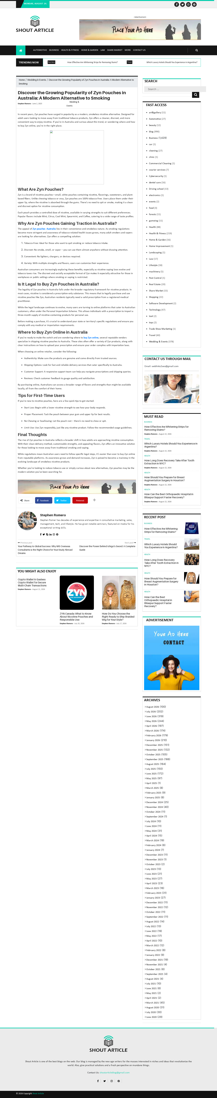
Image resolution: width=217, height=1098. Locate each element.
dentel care (157, 182)
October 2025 (153, 754)
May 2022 (151, 936)
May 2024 (151, 831)
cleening (156, 151)
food (153, 208)
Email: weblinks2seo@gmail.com (162, 366)
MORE (128, 50)
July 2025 (151, 769)
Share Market (114, 50)
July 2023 (151, 869)
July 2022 (151, 926)
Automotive (40, 50)
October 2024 (153, 812)
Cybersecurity (158, 176)
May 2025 (151, 778)
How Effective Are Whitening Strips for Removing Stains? (92, 62)
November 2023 (154, 859)
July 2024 (151, 821)
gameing (156, 221)
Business (54, 50)
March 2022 (152, 945)
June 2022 (151, 931)
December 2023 (154, 855)
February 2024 (153, 845)
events (154, 201)
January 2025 (153, 797)
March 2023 (152, 888)
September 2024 (154, 816)
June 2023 (151, 874)
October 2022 (153, 912)
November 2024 (154, 807)
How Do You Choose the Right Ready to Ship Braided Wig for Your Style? (118, 616)
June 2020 (151, 1017)
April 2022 (151, 941)
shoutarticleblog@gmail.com (115, 1072)
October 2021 (153, 969)
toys (153, 322)
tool (152, 316)
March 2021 (152, 1003)
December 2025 (154, 745)
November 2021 (154, 964)
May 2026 (151, 721)
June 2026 (151, 716)
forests (155, 214)
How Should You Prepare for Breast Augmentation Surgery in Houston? (164, 479)
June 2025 (151, 774)
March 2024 (152, 840)
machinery (156, 271)
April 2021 (151, 998)
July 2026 (151, 711)
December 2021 (154, 960)
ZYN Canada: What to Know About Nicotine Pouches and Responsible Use (76, 616)
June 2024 (151, 826)
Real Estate (157, 284)
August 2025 (152, 764)
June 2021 (151, 988)
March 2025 (152, 788)
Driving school (158, 189)
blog (154, 131)
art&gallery (157, 112)
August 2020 (152, 1007)
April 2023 (151, 883)
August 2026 (152, 707)
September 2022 (154, 917)
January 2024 (153, 850)
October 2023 (153, 864)
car (152, 144)
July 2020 (151, 1012)
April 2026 (151, 726)
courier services (159, 170)
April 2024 (151, 836)
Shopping (156, 297)
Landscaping (157, 252)
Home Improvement (161, 246)
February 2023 (153, 893)
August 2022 (152, 921)
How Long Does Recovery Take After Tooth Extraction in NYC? (169, 462)
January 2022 (153, 955)
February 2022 (153, 950)
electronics (156, 195)
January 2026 (153, 740)
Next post (129, 543)
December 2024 (154, 802)
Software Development (162, 303)
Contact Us (139, 50)
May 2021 (151, 993)
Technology (157, 310)
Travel (129, 62)
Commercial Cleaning (162, 163)
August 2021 (152, 979)
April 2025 (151, 783)
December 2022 (154, 902)
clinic (153, 157)
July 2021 (151, 984)
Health (155, 227)
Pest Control (157, 278)
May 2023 (151, 879)
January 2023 (153, 898)
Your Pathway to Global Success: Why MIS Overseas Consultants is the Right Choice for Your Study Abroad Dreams (45, 549)
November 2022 (154, 907)
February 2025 (153, 793)
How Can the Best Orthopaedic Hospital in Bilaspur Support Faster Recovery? (168, 496)
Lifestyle (155, 265)
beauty (155, 125)
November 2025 (154, 750)
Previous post (26, 543)
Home (22, 79)
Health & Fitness (70, 50)
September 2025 (154, 759)
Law (103, 50)
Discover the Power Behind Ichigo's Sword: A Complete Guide (107, 548)
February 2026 (153, 735)
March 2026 (152, 731)
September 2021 (154, 974)
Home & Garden (89, 50)
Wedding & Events (36, 79)
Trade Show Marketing (162, 329)
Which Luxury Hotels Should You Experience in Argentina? (171, 62)
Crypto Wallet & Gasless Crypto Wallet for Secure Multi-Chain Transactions (32, 582)
